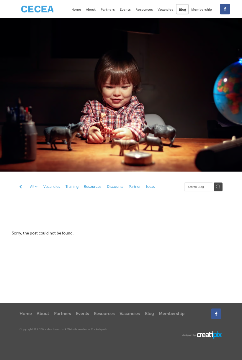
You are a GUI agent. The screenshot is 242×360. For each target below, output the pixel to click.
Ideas (150, 187)
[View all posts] (20, 187)
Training (72, 187)
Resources (92, 187)
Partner (135, 187)
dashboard (54, 329)
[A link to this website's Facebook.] (225, 9)
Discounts (115, 187)
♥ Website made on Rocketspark (86, 329)
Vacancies (51, 187)
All (32, 187)
